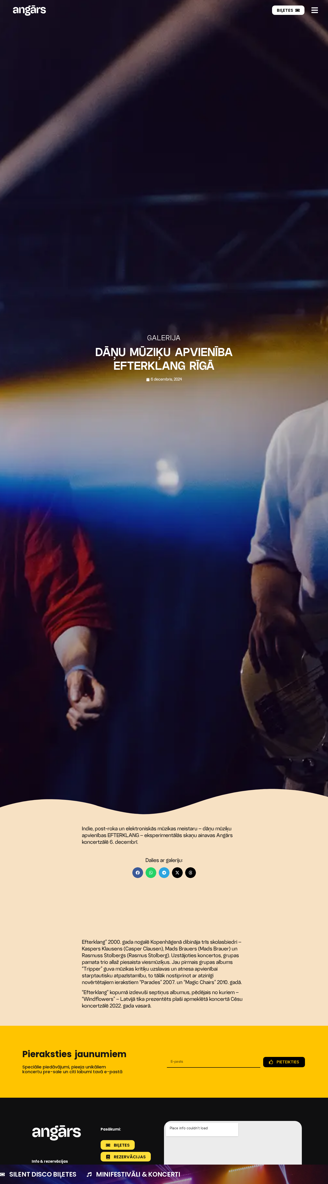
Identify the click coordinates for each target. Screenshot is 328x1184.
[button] (137, 872)
